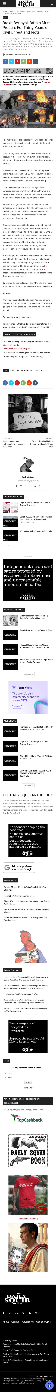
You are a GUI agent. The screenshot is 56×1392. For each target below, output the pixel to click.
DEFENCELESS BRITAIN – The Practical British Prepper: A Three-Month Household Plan (36, 519)
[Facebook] (5, 61)
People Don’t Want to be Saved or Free (36, 630)
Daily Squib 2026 (46, 1376)
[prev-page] (4, 545)
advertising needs (11, 345)
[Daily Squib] (4, 54)
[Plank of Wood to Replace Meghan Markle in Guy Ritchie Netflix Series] (10, 649)
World (11, 11)
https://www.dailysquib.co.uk (28, 481)
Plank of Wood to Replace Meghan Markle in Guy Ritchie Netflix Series (27, 902)
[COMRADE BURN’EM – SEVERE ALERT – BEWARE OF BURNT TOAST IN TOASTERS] (10, 775)
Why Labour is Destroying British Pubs (36, 531)
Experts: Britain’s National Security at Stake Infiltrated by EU (41, 444)
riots (36, 370)
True (10, 1073)
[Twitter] (11, 61)
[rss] (35, 485)
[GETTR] (16, 1313)
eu (18, 370)
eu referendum (26, 370)
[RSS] (29, 1313)
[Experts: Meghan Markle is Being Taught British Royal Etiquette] (10, 620)
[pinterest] (30, 485)
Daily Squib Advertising (28, 1218)
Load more (27, 674)
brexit (12, 370)
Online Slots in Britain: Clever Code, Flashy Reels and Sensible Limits (25, 918)
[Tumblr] (35, 61)
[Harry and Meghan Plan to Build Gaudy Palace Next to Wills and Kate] (10, 731)
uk (41, 370)
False (10, 1077)
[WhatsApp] (23, 61)
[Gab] (10, 1313)
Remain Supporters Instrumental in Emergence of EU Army (14, 444)
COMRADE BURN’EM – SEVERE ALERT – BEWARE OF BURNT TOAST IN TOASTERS (36, 773)
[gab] (21, 485)
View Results (28, 1088)
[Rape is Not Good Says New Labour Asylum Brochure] (10, 507)
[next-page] (8, 545)
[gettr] (26, 485)
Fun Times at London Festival (26, 994)
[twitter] (39, 485)
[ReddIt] (29, 61)
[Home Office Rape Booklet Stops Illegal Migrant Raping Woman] (10, 664)
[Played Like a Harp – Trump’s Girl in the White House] (10, 761)
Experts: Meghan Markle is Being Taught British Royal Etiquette (26, 888)
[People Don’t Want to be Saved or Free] (10, 635)
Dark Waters (13, 55)
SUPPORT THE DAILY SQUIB (17, 348)
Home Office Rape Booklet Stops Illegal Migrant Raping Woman (26, 910)
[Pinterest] (17, 61)
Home (5, 11)
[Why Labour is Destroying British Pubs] (10, 535)
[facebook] (17, 485)
